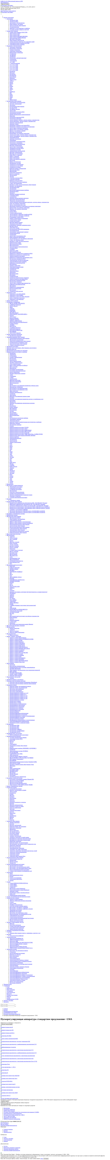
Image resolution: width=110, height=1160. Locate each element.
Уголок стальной (14, 544)
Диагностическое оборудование (18, 25)
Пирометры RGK (14, 191)
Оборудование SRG (15, 35)
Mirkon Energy (13, 99)
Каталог (6, 1010)
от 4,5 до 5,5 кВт (14, 68)
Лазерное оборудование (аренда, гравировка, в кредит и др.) (25, 933)
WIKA (11, 307)
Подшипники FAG (14, 728)
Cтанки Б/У (12, 887)
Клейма (11, 794)
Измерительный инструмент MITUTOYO (20, 431)
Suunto (11, 482)
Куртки (11, 876)
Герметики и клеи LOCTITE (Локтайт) (19, 296)
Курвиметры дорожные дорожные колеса (20, 225)
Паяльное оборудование (16, 675)
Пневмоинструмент (12, 685)
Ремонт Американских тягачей (14, 786)
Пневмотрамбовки (14, 712)
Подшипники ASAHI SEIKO (17, 730)
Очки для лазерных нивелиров (17, 203)
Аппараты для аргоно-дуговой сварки (19, 837)
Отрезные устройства (15, 496)
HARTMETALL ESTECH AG (17, 579)
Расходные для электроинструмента (19, 950)
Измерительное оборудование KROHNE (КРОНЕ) (22, 435)
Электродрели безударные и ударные (19, 960)
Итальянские (13, 75)
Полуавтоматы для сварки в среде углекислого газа (23, 844)
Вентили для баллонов (15, 825)
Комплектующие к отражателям (18, 168)
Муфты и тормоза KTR (15, 656)
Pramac (11, 86)
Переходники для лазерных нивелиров (19, 207)
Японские (12, 72)
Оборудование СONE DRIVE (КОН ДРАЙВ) (21, 784)
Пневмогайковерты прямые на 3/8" (19, 698)
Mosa (11, 85)
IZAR (11, 583)
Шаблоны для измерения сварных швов (20, 396)
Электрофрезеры (14, 970)
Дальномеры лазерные (15, 419)
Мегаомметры (13, 408)
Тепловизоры (13, 188)
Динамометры (13, 439)
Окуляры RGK (13, 107)
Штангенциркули (14, 383)
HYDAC (12, 315)
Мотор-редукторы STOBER (17, 780)
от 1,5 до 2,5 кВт (14, 64)
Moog (11, 767)
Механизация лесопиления (16, 339)
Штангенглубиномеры (15, 381)
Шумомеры (12, 275)
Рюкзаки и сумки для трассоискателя (19, 241)
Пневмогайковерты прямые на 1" (18, 694)
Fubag (11, 97)
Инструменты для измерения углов (19, 389)
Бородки (12, 811)
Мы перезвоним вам (5, 1104)
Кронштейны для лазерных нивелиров (19, 133)
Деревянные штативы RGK (17, 148)
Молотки (12, 795)
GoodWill (12, 465)
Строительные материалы (16, 917)
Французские (13, 79)
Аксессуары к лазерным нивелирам (19, 128)
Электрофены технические (16, 968)
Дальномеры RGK (14, 137)
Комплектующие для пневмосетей (18, 687)
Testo (11, 449)
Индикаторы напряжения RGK (18, 258)
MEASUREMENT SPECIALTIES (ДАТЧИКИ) (21, 757)
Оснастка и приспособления (17, 492)
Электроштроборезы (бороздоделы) (19, 979)
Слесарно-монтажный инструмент (18, 497)
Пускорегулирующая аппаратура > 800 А (14, 1115)
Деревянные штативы (15, 149)
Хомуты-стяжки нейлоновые (17, 632)
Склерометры (13, 196)
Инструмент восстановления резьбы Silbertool (21, 624)
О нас (8, 987)
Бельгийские (13, 76)
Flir (10, 450)
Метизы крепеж (11, 627)
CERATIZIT (13, 601)
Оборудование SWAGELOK (17, 40)
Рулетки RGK (13, 211)
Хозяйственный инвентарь (16, 929)
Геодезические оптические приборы (19, 418)
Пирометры (13, 353)
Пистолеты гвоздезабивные (17, 689)
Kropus (11, 477)
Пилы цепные (13, 957)
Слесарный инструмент (16, 788)
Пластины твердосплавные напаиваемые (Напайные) (23, 682)
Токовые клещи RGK (15, 265)
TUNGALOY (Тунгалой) (16, 610)
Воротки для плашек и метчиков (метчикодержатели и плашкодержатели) (28, 592)
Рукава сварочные (14, 834)
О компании (7, 985)
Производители (8, 984)
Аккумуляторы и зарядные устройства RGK (21, 214)
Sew (11, 459)
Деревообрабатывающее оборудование (19, 338)
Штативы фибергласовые (16, 222)
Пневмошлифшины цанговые (17, 717)
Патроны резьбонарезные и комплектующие (21, 494)
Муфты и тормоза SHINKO (17, 651)
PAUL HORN (13, 600)
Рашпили (12, 799)
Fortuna (11, 476)
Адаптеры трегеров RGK (16, 178)
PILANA (12, 613)
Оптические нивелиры (15, 118)
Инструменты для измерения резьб (18, 388)
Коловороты (13, 792)
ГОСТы (5, 1146)
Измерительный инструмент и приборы (17, 352)
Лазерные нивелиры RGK (16, 122)
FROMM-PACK (14, 771)
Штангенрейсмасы (14, 415)
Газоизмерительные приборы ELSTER (19, 43)
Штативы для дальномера (16, 153)
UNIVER (12, 308)
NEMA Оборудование (9, 1110)
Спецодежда (13, 210)
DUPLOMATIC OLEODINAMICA (18, 314)
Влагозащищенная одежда (16, 875)
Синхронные (13, 59)
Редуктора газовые (14, 833)
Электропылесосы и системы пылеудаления (21, 964)
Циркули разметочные (15, 807)
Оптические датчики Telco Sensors (18, 745)
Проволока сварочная (15, 845)
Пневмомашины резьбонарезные (18, 703)
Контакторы (7, 1108)
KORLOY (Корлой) (15, 567)
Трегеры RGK (13, 175)
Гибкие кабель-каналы (12, 300)
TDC (11, 614)
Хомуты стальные (14, 631)
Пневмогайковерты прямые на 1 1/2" (19, 693)
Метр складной (13, 366)
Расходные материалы (15, 925)
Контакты (6, 1001)
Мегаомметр (13, 285)
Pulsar (11, 451)
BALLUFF (12, 740)
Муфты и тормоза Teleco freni (17, 662)
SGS (11, 575)
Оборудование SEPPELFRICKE (18, 37)
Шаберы (12, 817)
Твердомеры (13, 395)
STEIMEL (12, 325)
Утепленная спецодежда (16, 879)
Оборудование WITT (15, 33)
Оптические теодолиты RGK (17, 112)
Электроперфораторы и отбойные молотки (21, 961)
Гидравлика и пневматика (13, 302)
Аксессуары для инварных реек (18, 236)
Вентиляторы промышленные (17, 666)
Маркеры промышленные (16, 805)
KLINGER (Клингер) (15, 329)
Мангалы (12, 923)
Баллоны (12, 823)
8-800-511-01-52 (5, 1)
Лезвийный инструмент (16, 910)
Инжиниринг (10, 484)
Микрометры (13, 368)
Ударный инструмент (15, 810)
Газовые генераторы (15, 49)
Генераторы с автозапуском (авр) (18, 58)
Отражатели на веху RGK (16, 165)
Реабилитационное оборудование (18, 532)
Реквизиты (9, 988)
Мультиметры (13, 264)
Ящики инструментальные (16, 921)
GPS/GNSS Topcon (14, 227)
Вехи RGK (12, 160)
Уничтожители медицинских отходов (19, 531)
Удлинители (13, 952)
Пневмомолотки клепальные (17, 706)
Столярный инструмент (16, 489)
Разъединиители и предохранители (13, 1113)
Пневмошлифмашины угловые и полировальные (22, 716)
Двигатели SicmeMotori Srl (16, 938)
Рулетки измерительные (16, 213)
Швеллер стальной (14, 542)
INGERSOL (13, 593)
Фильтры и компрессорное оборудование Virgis (22, 764)
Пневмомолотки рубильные (17, 709)
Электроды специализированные (18, 852)
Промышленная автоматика (14, 736)
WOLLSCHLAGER (15, 586)
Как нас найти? (4, 1124)
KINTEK (12, 578)
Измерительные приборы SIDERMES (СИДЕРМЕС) (23, 748)
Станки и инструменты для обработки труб (21, 871)
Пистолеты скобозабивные (16, 691)
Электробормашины (15, 958)
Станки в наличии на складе (17, 345)
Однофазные (13, 54)
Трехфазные (13, 56)
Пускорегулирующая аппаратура (12, 1014)
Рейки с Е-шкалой (14, 156)
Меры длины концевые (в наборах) (19, 365)
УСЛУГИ (9, 931)
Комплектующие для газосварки (18, 826)
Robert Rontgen (13, 617)
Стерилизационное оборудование (18, 528)
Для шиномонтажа (14, 27)
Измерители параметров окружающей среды (21, 257)
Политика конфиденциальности (9, 1125)
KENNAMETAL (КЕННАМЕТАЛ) (18, 609)
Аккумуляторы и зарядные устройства (19, 215)
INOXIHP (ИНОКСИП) (16, 672)
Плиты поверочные (15, 372)
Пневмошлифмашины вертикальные (19, 713)
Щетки (11, 818)
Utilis (11, 606)
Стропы (12, 902)
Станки (8, 881)
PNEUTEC (12, 566)
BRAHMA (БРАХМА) (15, 39)
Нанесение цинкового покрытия (12, 1147)
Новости (9, 996)
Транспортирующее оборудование (18, 343)
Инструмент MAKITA (15, 983)
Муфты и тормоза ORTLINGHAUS (19, 647)
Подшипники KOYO (15, 732)
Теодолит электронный (15, 103)
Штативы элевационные (16, 152)
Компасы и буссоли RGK (16, 180)
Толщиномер (13, 234)
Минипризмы (13, 171)
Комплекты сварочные (15, 828)
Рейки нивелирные (14, 157)
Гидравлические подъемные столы (18, 342)
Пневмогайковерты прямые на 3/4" (19, 697)
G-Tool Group (13, 621)
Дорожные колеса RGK (16, 223)
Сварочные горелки (15, 853)
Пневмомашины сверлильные (17, 705)
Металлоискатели (14, 245)
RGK (11, 443)
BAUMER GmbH (14, 770)
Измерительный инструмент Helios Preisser (21, 430)
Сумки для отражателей (16, 183)
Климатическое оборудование (14, 501)
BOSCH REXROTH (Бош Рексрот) (18, 322)
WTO (11, 589)
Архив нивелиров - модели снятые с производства (22, 121)
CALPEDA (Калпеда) (15, 327)
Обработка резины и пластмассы (15, 679)
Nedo (11, 480)
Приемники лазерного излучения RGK (20, 125)
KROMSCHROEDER (15, 668)
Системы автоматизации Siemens (18, 737)
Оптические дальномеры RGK (17, 141)
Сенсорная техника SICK (16, 739)
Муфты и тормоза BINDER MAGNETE (20, 648)
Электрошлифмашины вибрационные (19, 721)
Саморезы (12, 629)
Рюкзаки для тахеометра (16, 186)
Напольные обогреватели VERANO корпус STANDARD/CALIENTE (27, 512)
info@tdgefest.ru (5, 2)
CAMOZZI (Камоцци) (15, 304)
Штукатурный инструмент (16, 919)
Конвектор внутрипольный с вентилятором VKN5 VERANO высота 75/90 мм (30, 508)
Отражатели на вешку (15, 167)
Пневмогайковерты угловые (17, 699)
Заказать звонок (5, 1101)
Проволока (12, 548)
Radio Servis (13, 462)
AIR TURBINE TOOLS (16, 577)
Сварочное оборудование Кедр (17, 856)
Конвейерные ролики (12, 515)
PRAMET (12, 570)
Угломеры (12, 249)
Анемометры (13, 269)
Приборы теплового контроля (17, 194)
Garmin (11, 481)
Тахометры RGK (14, 276)
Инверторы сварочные (15, 841)
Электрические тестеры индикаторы (19, 260)
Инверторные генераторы (16, 52)
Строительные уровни (15, 219)
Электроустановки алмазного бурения (19, 966)
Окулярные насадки (15, 109)
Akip (11, 454)
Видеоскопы (13, 290)
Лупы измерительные (15, 364)
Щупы (11, 384)
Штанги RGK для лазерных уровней (19, 129)
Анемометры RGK (14, 268)
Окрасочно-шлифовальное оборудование (20, 341)
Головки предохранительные (17, 493)
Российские (13, 74)
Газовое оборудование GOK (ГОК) (18, 32)
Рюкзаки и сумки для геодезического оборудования (23, 184)
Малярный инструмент (15, 911)
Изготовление (13, 490)
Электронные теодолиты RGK (17, 102)
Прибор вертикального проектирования (20, 114)
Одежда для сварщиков (15, 877)
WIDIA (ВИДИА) (14, 602)
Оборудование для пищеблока (17, 519)
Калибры (12, 397)
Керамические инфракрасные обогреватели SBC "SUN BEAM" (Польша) (28, 503)
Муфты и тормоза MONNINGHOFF (19, 660)
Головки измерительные (16, 357)
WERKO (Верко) (14, 569)
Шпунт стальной (14, 551)
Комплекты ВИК (14, 250)
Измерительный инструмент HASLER (19, 432)
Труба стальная (13, 538)
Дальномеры (13, 140)
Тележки (12, 678)
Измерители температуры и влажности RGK (21, 253)
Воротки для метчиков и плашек (18, 790)
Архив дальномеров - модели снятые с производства (23, 136)
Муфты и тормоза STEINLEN (17, 644)
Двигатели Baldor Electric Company (18, 943)
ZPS (11, 573)
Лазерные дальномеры (15, 138)
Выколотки (12, 813)
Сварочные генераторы (16, 51)
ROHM (11, 604)
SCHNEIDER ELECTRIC (16, 753)
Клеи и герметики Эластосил (17, 298)
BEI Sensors (12, 772)
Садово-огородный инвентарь (17, 926)
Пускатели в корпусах (9, 1109)
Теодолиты (12, 105)
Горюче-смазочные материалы (14, 334)
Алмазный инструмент (15, 488)
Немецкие (12, 78)
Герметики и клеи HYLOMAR (17, 294)
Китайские (12, 71)
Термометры (13, 354)
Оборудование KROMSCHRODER (19, 36)
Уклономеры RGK (14, 230)
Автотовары (10, 18)
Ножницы (12, 801)
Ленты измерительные (15, 361)
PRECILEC (12, 765)
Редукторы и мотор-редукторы (14, 778)
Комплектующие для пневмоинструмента (20, 686)
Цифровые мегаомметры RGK (17, 284)
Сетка (11, 556)
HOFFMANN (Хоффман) (16, 571)
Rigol (11, 474)
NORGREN (13, 311)
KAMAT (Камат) (14, 323)
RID (11, 93)
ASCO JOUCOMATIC (15, 333)
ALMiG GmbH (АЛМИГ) (16, 674)
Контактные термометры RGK (17, 280)
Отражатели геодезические (16, 164)
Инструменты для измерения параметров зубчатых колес (24, 385)
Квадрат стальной (14, 546)
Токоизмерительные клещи (16, 267)
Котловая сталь (13, 552)
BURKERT (12, 310)
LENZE (11, 747)
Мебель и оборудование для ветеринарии (20, 521)
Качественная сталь (15, 562)
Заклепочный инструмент (16, 865)
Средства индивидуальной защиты (18, 906)
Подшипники (10, 724)
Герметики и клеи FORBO (16, 295)
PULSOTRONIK (14, 752)
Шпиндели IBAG (14, 635)
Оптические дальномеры (16, 143)
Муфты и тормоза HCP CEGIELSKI (19, 652)
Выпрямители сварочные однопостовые (20, 840)
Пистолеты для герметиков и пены (18, 912)
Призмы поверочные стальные (17, 373)
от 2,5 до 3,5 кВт (14, 66)
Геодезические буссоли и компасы (18, 182)
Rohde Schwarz (13, 466)
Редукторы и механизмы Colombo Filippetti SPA (22, 779)
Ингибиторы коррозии (15, 335)
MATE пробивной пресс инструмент (19, 734)
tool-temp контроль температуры (18, 776)
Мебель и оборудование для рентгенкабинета (21, 523)
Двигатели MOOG (14, 945)
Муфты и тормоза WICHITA (17, 659)
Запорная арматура (11, 349)
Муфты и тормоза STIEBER (17, 655)
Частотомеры (13, 412)
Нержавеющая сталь (15, 558)
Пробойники (13, 815)
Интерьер (9, 499)
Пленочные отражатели (16, 172)
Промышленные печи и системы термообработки (22, 667)
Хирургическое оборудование (17, 525)
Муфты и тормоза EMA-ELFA (17, 645)
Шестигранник (13, 554)
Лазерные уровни (14, 124)
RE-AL (11, 585)
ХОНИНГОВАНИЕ (15, 581)
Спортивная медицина (15, 520)
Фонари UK (13, 863)
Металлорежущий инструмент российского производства (24, 616)
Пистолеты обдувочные (16, 690)
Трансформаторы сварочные (17, 848)
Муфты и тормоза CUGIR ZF (17, 650)
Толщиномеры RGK (15, 233)
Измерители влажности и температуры (20, 254)
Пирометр (12, 192)
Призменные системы (15, 163)
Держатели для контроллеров (17, 201)
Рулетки (12, 426)
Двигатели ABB (14, 941)
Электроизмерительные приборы (18, 261)
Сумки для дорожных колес (17, 240)
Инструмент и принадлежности (15, 485)
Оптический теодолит (15, 113)
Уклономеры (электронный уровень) (19, 232)
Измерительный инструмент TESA (19, 428)
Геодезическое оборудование (14, 101)
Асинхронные (13, 60)
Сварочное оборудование (13, 821)
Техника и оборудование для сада (15, 922)
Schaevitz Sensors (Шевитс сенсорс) (18, 756)
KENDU (12, 582)
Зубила (11, 814)
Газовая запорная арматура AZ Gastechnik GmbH (22, 41)
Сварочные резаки (14, 854)
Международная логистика (13, 534)
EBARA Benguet (14, 774)
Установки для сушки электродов (18, 849)
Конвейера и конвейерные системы (16, 513)
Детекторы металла (14, 420)
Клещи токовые (14, 407)
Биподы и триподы (14, 174)
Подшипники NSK (14, 725)
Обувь (11, 873)
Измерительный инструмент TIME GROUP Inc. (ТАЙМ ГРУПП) (26, 434)
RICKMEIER (13, 331)
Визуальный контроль (15, 252)
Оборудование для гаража (16, 24)
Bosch (11, 446)
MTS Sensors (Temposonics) (16, 759)
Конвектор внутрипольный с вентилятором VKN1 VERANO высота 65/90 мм (30, 507)
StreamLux (12, 470)
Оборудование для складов (13, 676)
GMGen (12, 81)
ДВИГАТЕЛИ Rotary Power (17, 939)
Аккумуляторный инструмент (17, 953)
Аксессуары (13, 110)
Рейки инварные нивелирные (17, 237)
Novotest (12, 457)
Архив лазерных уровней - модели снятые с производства (24, 120)
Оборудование (10, 663)
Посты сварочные (14, 830)
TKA (11, 461)
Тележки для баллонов (15, 836)
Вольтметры (13, 405)
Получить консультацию (6, 1024)
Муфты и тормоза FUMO (16, 640)
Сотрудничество (11, 992)
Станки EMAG (13, 885)
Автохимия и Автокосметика (17, 23)
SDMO (11, 89)
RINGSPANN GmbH (15, 763)
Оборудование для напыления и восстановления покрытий (25, 670)
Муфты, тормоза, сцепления (14, 636)
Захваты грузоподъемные (16, 899)
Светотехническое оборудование (15, 857)
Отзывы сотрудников (12, 995)
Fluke (11, 447)
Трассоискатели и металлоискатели (19, 246)
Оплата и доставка (8, 1000)
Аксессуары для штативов (16, 147)
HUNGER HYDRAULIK (16, 330)
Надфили (12, 797)
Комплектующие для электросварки (19, 842)
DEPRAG (12, 588)
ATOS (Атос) (13, 316)
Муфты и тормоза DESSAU (17, 641)
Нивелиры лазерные (15, 423)
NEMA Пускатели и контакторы (12, 1119)
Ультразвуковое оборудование (17, 530)
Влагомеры (12, 400)
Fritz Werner (12, 775)
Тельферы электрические (16, 904)
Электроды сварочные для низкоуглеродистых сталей (23, 850)
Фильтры (9, 934)
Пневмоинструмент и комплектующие (19, 722)
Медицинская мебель (15, 517)
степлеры (12, 969)
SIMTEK (12, 596)
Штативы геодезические (16, 132)
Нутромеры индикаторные (16, 369)
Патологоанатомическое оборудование (19, 527)
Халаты (11, 880)
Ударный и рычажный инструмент (15, 930)
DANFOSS (12, 749)
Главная (6, 1008)
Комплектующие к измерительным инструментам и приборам (25, 422)
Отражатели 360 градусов (16, 291)
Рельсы (11, 540)
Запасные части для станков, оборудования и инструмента (21, 347)
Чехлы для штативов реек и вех (18, 205)
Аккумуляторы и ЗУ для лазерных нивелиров (21, 238)
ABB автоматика (14, 755)
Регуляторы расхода (15, 832)
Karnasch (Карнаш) (14, 620)
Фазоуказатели (13, 441)
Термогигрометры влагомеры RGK (19, 279)
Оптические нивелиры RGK (17, 117)
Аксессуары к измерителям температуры (20, 283)
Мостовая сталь (14, 555)
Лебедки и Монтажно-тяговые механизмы (20, 900)
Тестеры (12, 411)
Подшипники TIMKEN (16, 729)
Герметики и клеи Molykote (17, 299)
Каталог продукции (9, 17)
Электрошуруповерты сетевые (17, 980)
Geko (11, 87)
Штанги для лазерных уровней (17, 130)
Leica (11, 445)
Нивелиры (12, 116)
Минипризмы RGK (15, 169)
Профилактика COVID (12, 999)
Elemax (11, 83)
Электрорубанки (14, 965)
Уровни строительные (15, 442)
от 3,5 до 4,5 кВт (14, 67)
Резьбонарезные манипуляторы (18, 895)
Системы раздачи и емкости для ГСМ (19, 29)
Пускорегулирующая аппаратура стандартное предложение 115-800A (21, 1112)
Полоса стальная (14, 547)
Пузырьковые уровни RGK (16, 217)
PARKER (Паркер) (14, 319)
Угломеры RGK (14, 248)
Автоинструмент (14, 21)
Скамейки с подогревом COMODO (19, 509)
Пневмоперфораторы (15, 710)
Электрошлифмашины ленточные (18, 973)
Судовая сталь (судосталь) (16, 550)
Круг (11, 563)
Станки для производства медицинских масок (18, 896)
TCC (11, 90)
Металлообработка (14, 559)
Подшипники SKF (14, 726)
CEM (11, 453)
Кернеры (12, 803)
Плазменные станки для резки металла (19, 892)
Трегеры (12, 176)
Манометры (13, 401)
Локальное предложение (10, 1117)
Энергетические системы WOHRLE (19, 751)
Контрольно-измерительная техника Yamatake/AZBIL (23, 761)
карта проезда (12, 11)
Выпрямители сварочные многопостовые (20, 838)
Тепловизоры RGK (14, 187)
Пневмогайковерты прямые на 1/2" (19, 695)
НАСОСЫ (12, 664)
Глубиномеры (13, 356)
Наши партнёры (11, 989)
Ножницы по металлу (15, 954)
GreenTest (12, 472)
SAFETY (12, 594)
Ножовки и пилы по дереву (17, 806)
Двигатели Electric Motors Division (18, 946)
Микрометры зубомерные (16, 387)
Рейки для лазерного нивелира (17, 159)
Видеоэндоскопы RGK (15, 288)
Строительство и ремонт (13, 898)
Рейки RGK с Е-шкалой (16, 155)
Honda (11, 95)
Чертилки (12, 809)
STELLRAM (13, 608)
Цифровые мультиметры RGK (17, 263)
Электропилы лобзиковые (16, 962)
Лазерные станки (14, 891)
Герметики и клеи (11, 292)
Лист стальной (13, 539)
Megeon (11, 463)
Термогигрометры (14, 436)
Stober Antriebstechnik (15, 768)
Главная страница (8, 1129)
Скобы (11, 374)
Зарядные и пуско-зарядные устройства (20, 28)
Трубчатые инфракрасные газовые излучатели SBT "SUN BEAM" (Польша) (29, 505)
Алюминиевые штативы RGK (17, 144)
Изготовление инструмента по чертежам (17, 350)
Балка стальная (13, 543)
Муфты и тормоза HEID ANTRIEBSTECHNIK (21, 639)
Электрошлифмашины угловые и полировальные (22, 976)
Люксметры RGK (14, 271)
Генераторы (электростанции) (14, 45)
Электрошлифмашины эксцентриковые (20, 977)
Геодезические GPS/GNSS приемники (19, 229)
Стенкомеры (13, 376)
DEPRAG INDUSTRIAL (16, 321)
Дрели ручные (13, 791)
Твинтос (12, 619)
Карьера (6, 1141)
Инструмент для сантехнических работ (20, 867)
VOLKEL (12, 590)
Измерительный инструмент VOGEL (19, 427)
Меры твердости (14, 391)
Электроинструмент (12, 949)
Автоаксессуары (14, 20)
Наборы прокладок (14, 628)
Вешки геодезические (15, 161)
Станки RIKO (13, 884)
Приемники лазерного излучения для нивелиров (22, 126)
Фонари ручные (14, 861)
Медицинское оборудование (14, 516)
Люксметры (13, 272)
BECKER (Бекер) (14, 312)
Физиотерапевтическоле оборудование (19, 524)
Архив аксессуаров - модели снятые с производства (23, 134)
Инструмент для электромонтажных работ (20, 868)
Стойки (11, 377)
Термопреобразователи (15, 438)
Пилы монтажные (14, 956)
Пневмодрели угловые (15, 702)
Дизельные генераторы (15, 47)
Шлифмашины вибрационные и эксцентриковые (22, 720)
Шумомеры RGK (14, 273)
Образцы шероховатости (16, 392)
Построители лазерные (15, 424)
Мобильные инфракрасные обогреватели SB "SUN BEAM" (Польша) (27, 504)
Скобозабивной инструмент (17, 915)
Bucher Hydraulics (14, 318)
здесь (41, 1158)
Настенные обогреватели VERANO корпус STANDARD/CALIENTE (27, 511)
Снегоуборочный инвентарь (17, 927)
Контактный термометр (16, 281)
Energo (11, 82)
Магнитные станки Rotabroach (17, 888)
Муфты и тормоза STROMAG (17, 643)
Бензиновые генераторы (16, 48)
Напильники (13, 798)
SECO (11, 574)
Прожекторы (13, 860)
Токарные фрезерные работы (11, 1149)
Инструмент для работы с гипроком (19, 907)
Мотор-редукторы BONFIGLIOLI (18, 783)
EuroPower (12, 91)
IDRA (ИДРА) (13, 671)
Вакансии (9, 993)
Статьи (8, 997)
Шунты (11, 404)
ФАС (11, 98)
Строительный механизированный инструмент (22, 918)
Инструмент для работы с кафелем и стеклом (21, 908)
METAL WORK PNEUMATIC (17, 303)
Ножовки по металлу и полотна (18, 802)
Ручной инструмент (15, 221)
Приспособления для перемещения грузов (20, 914)
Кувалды (12, 819)
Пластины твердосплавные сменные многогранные (23, 683)
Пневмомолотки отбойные (16, 708)
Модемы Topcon (14, 226)
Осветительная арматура (16, 859)
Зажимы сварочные (15, 822)
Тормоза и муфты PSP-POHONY (18, 637)
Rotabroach (12, 623)
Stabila (11, 469)
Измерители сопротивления (17, 287)
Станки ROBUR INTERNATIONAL (19, 883)
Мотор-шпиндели (11, 633)
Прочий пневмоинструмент (17, 718)
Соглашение (10, 991)
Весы (11, 416)
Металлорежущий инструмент (14, 565)
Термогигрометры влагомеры (17, 256)
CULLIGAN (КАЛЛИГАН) (16, 935)
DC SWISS (12, 598)
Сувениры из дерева (15, 500)
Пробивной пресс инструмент (14, 733)
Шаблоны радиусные (15, 380)
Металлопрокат (11, 535)
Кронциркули (13, 360)
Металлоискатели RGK (16, 244)
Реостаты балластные (15, 846)
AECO (11, 743)
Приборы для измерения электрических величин (22, 403)
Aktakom (12, 467)
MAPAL (12, 597)
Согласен (46, 1158)
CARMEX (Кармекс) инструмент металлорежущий (23, 605)
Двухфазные (13, 55)
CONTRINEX (13, 744)
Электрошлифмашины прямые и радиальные (21, 974)
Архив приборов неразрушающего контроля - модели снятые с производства (29, 202)
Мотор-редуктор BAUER (16, 782)
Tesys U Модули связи (9, 1116)
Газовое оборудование (12, 31)
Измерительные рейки (15, 242)
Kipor (11, 94)
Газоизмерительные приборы (17, 44)
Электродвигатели (11, 937)
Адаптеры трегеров (15, 179)
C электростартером (15, 63)
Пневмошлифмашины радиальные (18, 714)
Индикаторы (13, 358)
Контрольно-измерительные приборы (19, 190)
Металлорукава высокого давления (16, 625)
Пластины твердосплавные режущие (16, 681)
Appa (11, 458)
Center (11, 455)
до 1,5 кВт (12, 62)
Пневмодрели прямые (15, 701)
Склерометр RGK (14, 195)
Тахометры (12, 393)
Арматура (12, 536)
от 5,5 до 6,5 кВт (14, 70)
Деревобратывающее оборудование (16, 337)
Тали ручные (13, 903)
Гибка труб (12, 894)
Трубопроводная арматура (16, 561)
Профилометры (14, 414)
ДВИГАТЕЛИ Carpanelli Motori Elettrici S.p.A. (21, 948)
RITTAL (12, 741)
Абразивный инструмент (16, 486)
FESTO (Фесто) (14, 306)
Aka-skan (12, 473)
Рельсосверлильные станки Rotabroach (19, 890)
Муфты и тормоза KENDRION (17, 658)
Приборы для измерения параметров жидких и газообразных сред (26, 399)
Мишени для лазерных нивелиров (18, 209)
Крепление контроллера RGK (17, 199)
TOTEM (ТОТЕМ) (14, 612)
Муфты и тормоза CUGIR (16, 654)
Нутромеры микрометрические (18, 370)
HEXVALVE (13, 326)
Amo (11, 478)
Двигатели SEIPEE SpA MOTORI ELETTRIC (21, 942)
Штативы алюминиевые (16, 145)
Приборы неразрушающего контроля (19, 198)
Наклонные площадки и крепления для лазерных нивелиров (25, 206)
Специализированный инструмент (15, 864)
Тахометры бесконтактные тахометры (19, 277)
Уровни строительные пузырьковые (19, 218)
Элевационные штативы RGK (17, 151)
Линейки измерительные (16, 362)
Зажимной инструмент (12, 346)
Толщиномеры (13, 379)
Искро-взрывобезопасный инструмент (19, 869)
